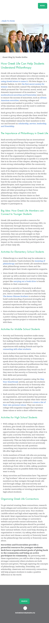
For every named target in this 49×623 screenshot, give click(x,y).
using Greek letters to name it (14, 81)
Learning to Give (10, 5)
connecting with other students (17, 349)
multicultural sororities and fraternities (19, 95)
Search (24, 601)
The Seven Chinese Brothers (15, 296)
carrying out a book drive (24, 281)
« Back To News (8, 21)
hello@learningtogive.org (25, 612)
